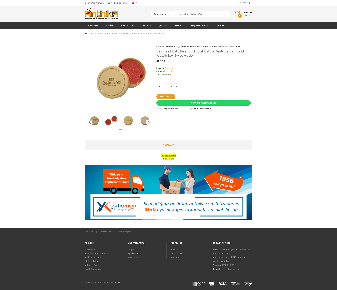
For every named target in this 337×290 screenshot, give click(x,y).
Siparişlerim (133, 253)
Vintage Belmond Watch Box (214, 46)
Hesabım (242, 3)
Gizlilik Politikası (92, 261)
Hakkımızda (106, 231)
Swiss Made (234, 46)
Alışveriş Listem (135, 257)
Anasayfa (89, 231)
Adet (158, 86)
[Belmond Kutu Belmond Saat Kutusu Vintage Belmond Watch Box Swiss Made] (94, 120)
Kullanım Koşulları (93, 265)
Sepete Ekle (166, 96)
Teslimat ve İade (93, 257)
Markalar (174, 249)
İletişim (131, 249)
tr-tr (137, 3)
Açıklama (168, 144)
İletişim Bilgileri (124, 231)
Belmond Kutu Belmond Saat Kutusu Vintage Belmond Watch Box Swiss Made (128, 33)
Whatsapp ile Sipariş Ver (204, 103)
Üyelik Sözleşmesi (93, 269)
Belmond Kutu (172, 46)
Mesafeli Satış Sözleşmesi (97, 253)
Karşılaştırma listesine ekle (199, 108)
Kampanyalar (176, 253)
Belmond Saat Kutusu (189, 46)
